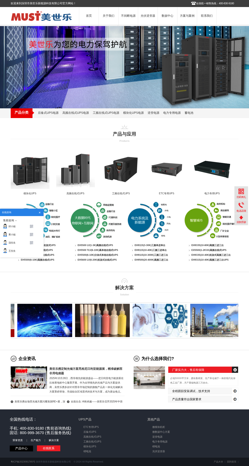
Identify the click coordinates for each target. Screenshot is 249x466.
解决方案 (54, 440)
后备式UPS (89, 431)
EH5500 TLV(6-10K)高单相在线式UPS (98, 250)
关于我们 (108, 15)
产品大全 (218, 461)
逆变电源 (157, 436)
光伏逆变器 (148, 15)
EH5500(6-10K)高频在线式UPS (37, 259)
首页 (89, 15)
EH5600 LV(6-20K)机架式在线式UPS (97, 259)
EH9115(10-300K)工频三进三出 (151, 255)
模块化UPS (30, 193)
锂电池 (87, 451)
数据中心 (167, 15)
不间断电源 (128, 15)
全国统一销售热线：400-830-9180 (215, 3)
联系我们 (207, 15)
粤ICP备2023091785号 (23, 461)
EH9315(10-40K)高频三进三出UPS (210, 259)
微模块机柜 (158, 427)
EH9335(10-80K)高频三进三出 (207, 245)
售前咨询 (8, 220)
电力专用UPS (212, 193)
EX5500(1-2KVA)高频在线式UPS (208, 250)
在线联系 (48, 448)
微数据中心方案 (161, 431)
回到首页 (231, 461)
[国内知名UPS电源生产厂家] (41, 20)
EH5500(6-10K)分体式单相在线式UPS (98, 255)
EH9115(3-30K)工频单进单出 (150, 245)
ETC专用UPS (166, 193)
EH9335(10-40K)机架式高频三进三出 (211, 255)
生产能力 (36, 440)
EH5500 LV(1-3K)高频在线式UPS (95, 245)
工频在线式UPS (121, 193)
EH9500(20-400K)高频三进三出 (151, 259)
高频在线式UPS (75, 193)
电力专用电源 (159, 441)
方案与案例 (187, 15)
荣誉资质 (18, 440)
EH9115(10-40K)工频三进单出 (151, 250)
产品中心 (21, 448)
